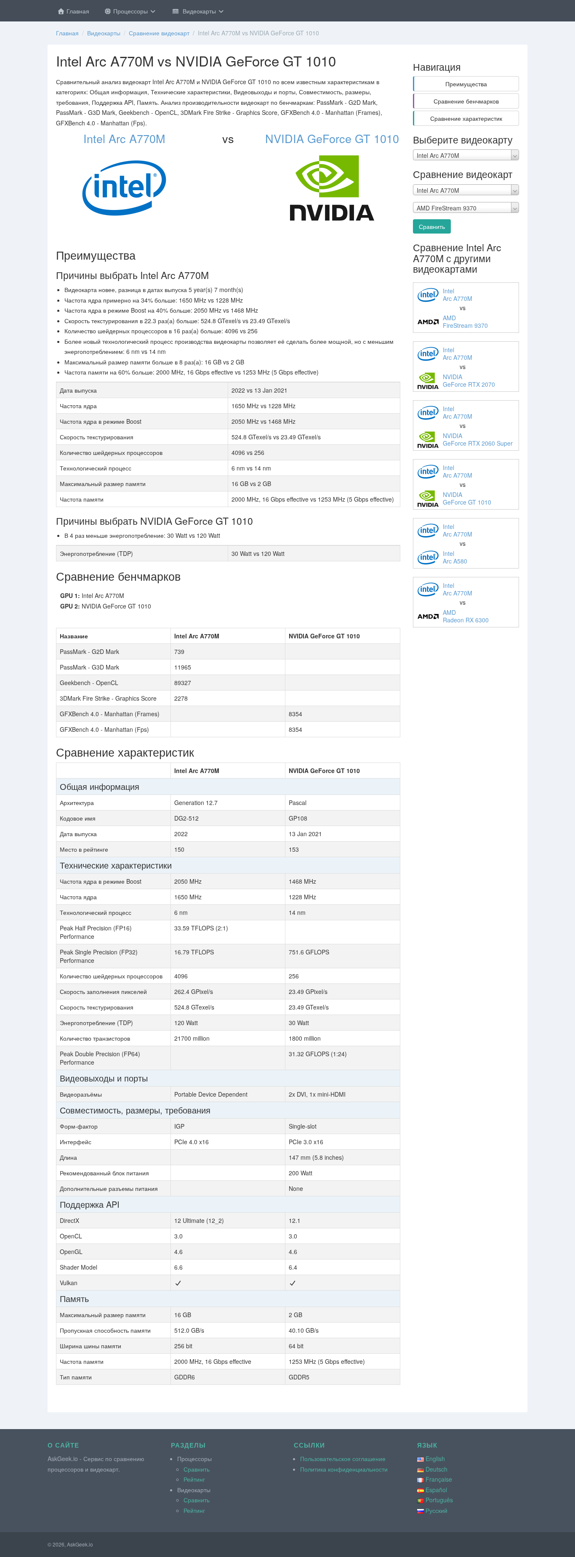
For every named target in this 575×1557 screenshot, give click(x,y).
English (435, 1458)
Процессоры (130, 11)
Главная (77, 11)
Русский (436, 1510)
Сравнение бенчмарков (466, 101)
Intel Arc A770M (124, 138)
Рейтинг (194, 1479)
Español (436, 1489)
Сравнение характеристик (466, 118)
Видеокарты (198, 11)
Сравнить (432, 226)
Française (439, 1479)
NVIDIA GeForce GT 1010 (332, 138)
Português (439, 1500)
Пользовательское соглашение (343, 1458)
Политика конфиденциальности (344, 1469)
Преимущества (466, 84)
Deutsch (436, 1469)
